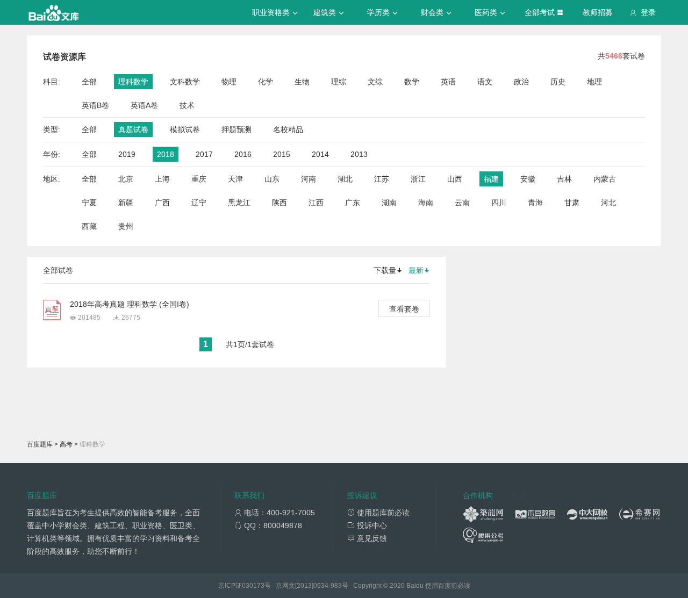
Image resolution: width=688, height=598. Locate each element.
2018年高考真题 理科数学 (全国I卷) (129, 304)
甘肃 (571, 202)
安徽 (527, 179)
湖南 (389, 202)
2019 (126, 154)
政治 (521, 81)
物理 (228, 81)
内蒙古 (604, 179)
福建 (491, 179)
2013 (359, 154)
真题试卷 (133, 129)
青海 (535, 202)
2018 (165, 154)
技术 (187, 105)
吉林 (564, 179)
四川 (498, 202)
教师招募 (598, 12)
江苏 (381, 179)
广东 (352, 202)
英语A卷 (144, 105)
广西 (162, 202)
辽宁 (198, 202)
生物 (302, 81)
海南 (425, 202)
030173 (253, 585)
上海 (162, 179)
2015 (281, 154)
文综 (375, 81)
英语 (448, 81)
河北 (608, 202)
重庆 (198, 179)
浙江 (418, 179)
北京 (125, 179)
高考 (66, 444)
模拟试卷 (185, 129)
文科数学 (185, 81)
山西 (454, 179)
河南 (308, 179)
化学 (265, 81)
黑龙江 (239, 202)
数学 (411, 81)
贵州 (125, 226)
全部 (89, 81)
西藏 (89, 226)
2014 (320, 154)
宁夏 (89, 202)
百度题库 (40, 444)
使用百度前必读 (447, 585)
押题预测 (236, 129)
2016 (243, 154)
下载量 (385, 270)
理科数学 (133, 81)
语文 (484, 81)
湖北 (345, 179)
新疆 (125, 202)
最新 (416, 270)
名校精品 (288, 129)
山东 (272, 179)
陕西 (279, 202)
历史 (557, 81)
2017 (204, 154)
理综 (338, 81)
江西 (316, 202)
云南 (462, 202)
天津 (235, 179)
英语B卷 (95, 105)
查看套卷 (404, 309)
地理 (594, 81)
